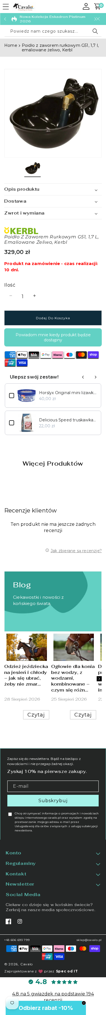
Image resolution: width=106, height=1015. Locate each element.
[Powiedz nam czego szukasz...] (95, 31)
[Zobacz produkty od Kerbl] (53, 230)
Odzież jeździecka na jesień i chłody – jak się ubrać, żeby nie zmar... (26, 675)
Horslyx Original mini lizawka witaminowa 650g (68, 392)
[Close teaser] (84, 1003)
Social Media (23, 895)
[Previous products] (83, 377)
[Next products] (95, 377)
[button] (5, 7)
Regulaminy (21, 863)
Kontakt (16, 874)
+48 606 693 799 (17, 940)
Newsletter (20, 884)
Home (10, 45)
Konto (13, 853)
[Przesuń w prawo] (99, 678)
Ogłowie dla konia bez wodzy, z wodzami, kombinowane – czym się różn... (73, 678)
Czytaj (36, 714)
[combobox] (53, 31)
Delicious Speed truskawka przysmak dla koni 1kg (68, 420)
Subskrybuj (53, 800)
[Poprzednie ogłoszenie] (4, 19)
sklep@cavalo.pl (89, 940)
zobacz (26, 618)
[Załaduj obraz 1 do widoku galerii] (32, 168)
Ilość (9, 285)
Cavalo (26, 964)
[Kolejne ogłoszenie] (95, 19)
